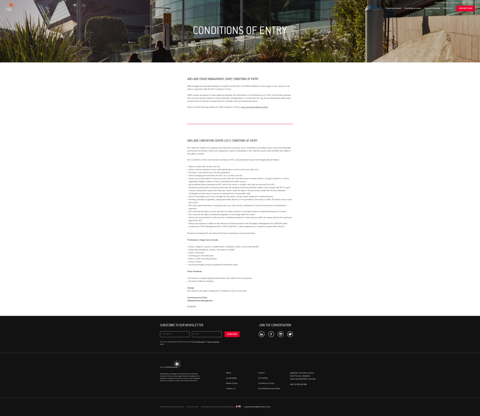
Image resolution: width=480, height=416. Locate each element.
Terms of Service (213, 342)
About (464, 3)
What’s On (447, 8)
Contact (471, 3)
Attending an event (412, 8)
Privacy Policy (200, 342)
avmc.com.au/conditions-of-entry (254, 107)
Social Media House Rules (269, 389)
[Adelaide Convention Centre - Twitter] (290, 334)
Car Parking (455, 3)
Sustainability (231, 378)
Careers (229, 389)
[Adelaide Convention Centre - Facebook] (271, 334)
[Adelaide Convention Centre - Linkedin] (261, 334)
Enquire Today (465, 8)
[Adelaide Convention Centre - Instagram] (281, 334)
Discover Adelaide (432, 8)
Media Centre (232, 383)
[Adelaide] (170, 364)
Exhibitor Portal (442, 3)
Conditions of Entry (266, 383)
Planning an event (393, 8)
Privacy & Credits (192, 407)
